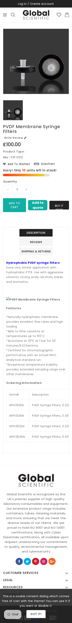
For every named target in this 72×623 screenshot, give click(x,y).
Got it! (36, 614)
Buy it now (59, 207)
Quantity (10, 181)
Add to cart (14, 205)
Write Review (13, 138)
